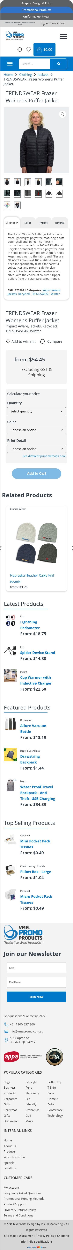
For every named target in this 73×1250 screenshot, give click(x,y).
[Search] (58, 64)
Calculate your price (23, 393)
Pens (29, 1087)
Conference (55, 1110)
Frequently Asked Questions (22, 1193)
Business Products (10, 1090)
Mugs (29, 1121)
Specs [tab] (28, 222)
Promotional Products (36, 10)
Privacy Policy (45, 1236)
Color (11, 421)
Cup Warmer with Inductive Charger (36, 680)
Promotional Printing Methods (24, 1198)
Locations (10, 1168)
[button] (63, 36)
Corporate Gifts (10, 1101)
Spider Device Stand (37, 652)
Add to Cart (36, 473)
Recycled (24, 294)
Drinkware (11, 1121)
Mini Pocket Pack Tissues (35, 844)
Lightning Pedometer (30, 625)
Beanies (14, 508)
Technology (55, 1115)
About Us (10, 1146)
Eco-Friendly (31, 1101)
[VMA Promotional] (15, 35)
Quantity (14, 403)
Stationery (32, 1093)
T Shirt (51, 1087)
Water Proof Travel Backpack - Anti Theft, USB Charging (37, 793)
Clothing (25, 74)
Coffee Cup (54, 1082)
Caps (50, 1093)
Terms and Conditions (18, 1215)
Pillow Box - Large (35, 871)
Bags (7, 1082)
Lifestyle (31, 1082)
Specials (9, 1163)
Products (10, 1151)
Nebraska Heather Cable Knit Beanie (32, 578)
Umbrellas (32, 1110)
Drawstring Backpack (30, 759)
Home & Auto (53, 1101)
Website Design (26, 1224)
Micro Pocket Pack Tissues (36, 899)
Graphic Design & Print (36, 3)
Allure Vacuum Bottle (33, 728)
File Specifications (41, 1241)
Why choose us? (14, 1157)
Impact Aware (51, 290)
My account (11, 1187)
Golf (28, 1115)
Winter (55, 294)
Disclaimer (26, 1236)
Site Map (10, 1236)
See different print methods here (44, 456)
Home (8, 74)
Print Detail (16, 440)
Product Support (15, 1204)
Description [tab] (11, 222)
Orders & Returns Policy (20, 1210)
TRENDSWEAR (40, 294)
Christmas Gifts (10, 1112)
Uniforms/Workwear (36, 16)
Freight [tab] (43, 222)
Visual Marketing (52, 1224)
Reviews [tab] (59, 222)
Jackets (43, 74)
